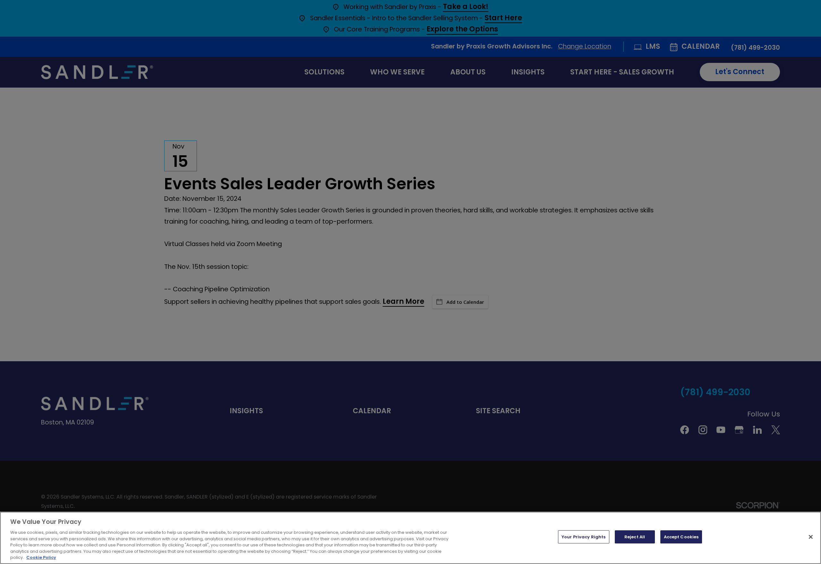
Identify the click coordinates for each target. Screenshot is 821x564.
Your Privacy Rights (583, 537)
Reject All (634, 537)
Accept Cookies (681, 537)
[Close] (811, 537)
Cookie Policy (41, 557)
